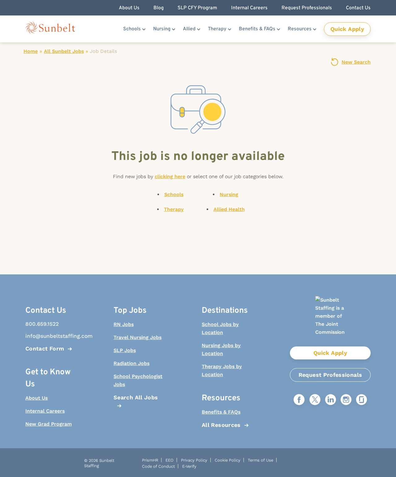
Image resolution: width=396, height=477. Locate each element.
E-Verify (189, 466)
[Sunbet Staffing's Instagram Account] (346, 400)
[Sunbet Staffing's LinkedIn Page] (330, 400)
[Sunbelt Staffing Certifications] (330, 321)
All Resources (221, 425)
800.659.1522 (42, 324)
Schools (132, 29)
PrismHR (150, 460)
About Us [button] (129, 8)
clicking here (170, 176)
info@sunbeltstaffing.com (51, 336)
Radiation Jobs (131, 363)
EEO (170, 460)
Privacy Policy (194, 460)
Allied (189, 29)
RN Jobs (124, 324)
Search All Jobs (136, 397)
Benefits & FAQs (257, 29)
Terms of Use (260, 460)
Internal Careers (45, 411)
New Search (356, 62)
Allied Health (229, 209)
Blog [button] (158, 8)
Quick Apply (347, 29)
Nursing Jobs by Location (221, 349)
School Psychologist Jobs (138, 380)
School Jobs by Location (220, 328)
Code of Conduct (158, 466)
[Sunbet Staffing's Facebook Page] (299, 400)
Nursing (161, 29)
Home (31, 51)
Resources (300, 29)
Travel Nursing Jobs (137, 337)
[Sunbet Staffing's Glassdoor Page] (361, 400)
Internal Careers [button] (249, 8)
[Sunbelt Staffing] (50, 29)
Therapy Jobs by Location (222, 370)
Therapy (217, 29)
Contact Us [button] (358, 8)
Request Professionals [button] (307, 8)
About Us (36, 398)
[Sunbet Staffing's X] (315, 400)
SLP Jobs (125, 350)
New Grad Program (48, 424)
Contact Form (44, 348)
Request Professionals (330, 375)
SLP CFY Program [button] (197, 8)
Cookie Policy (227, 460)
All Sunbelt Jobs (64, 51)
